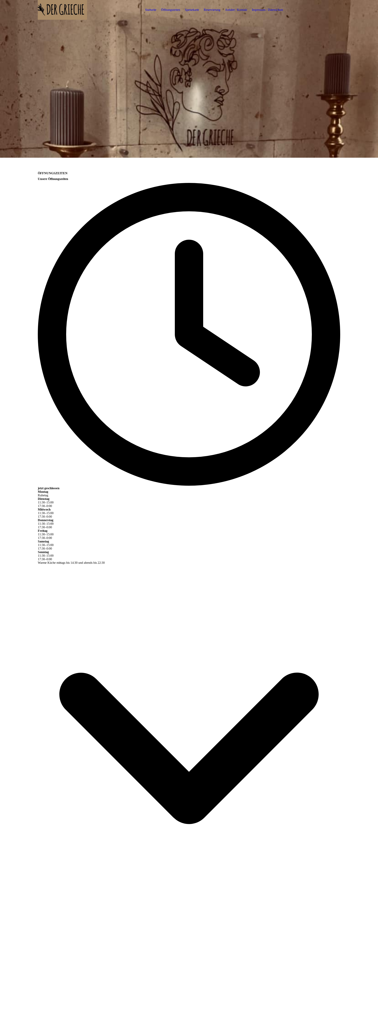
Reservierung (212, 9)
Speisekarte (192, 9)
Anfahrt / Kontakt (236, 9)
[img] (62, 10)
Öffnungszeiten (170, 9)
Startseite (150, 9)
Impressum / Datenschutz (267, 9)
